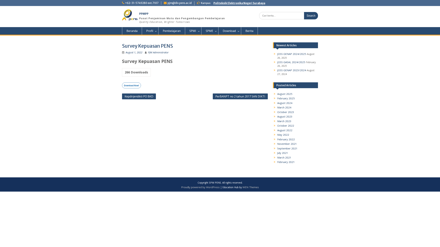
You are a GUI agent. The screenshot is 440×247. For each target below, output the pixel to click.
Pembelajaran (172, 31)
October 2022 (285, 125)
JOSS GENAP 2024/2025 (291, 54)
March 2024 (284, 107)
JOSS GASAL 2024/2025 (291, 62)
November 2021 (287, 143)
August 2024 (284, 103)
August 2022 (284, 130)
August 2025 (284, 94)
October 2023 (285, 112)
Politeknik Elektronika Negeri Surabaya (239, 3)
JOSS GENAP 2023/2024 (291, 70)
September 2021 (287, 148)
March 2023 (284, 121)
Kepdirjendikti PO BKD (139, 96)
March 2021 (284, 157)
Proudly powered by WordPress (200, 187)
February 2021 (286, 162)
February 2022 (286, 139)
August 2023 (284, 116)
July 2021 (282, 153)
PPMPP (143, 13)
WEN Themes (251, 187)
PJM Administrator (158, 52)
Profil (149, 31)
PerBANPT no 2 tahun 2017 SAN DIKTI (240, 96)
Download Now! (131, 85)
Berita (249, 31)
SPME (209, 31)
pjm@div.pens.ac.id (180, 3)
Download (229, 31)
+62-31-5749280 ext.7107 (141, 3)
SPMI (192, 31)
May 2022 (283, 134)
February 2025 (286, 98)
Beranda (132, 31)
